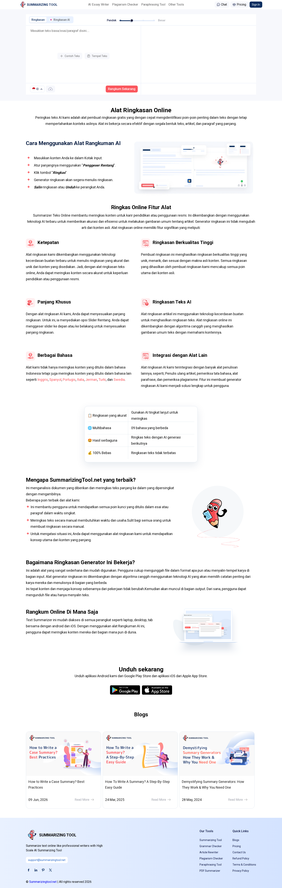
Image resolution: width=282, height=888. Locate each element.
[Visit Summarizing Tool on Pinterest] (43, 870)
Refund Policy (241, 858)
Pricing (241, 4)
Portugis (69, 380)
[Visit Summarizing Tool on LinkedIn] (36, 870)
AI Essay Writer (98, 4)
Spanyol (55, 380)
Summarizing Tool (211, 840)
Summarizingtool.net (43, 882)
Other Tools (176, 4)
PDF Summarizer (210, 870)
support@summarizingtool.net (46, 860)
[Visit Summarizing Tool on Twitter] (50, 870)
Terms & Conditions (244, 864)
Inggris (42, 380)
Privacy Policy (241, 870)
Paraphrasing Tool (153, 4)
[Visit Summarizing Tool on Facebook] (28, 870)
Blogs (236, 840)
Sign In (256, 4)
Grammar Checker (211, 846)
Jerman (91, 380)
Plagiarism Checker (125, 4)
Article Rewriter (209, 852)
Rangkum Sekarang (121, 89)
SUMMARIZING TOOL (57, 835)
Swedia (119, 380)
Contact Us (239, 852)
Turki (102, 380)
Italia (80, 380)
